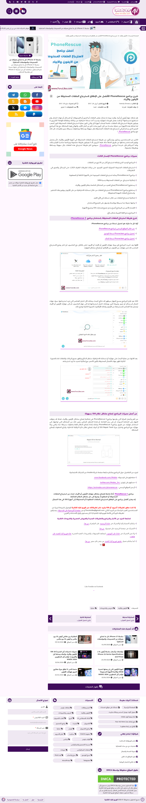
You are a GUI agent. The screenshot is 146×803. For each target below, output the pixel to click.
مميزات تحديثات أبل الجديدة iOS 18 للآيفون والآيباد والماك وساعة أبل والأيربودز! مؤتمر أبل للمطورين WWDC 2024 (63, 655)
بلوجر (66, 22)
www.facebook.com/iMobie (105, 477)
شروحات (79, 22)
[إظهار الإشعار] (3, 799)
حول (33, 800)
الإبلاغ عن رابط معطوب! (127, 726)
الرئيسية (40, 800)
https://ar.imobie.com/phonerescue (102, 487)
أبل (89, 22)
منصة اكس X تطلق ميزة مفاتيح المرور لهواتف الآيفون (65, 670)
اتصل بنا (124, 2)
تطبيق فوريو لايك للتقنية (113, 541)
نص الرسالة (40, 728)
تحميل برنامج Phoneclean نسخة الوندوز (119, 233)
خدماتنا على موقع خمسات (109, 707)
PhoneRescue (124, 131)
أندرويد (97, 22)
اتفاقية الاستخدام (98, 2)
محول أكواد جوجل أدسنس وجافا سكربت (122, 712)
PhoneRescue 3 (78, 218)
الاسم (43, 707)
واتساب (70, 2)
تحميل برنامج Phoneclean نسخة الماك (120, 238)
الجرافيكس (112, 22)
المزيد (54, 22)
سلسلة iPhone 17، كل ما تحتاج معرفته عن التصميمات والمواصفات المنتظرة (80, 28)
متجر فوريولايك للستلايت (127, 741)
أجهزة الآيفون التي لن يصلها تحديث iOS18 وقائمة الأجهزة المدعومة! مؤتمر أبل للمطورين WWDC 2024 (110, 671)
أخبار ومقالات (35, 77)
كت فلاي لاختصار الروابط (127, 762)
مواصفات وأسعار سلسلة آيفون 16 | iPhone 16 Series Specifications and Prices (110, 654)
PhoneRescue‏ (105, 145)
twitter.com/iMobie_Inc (110, 482)
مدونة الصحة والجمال (128, 751)
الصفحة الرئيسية (134, 36)
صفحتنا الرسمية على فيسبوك (69, 510)
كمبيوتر (126, 22)
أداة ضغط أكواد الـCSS (128, 717)
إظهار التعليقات (91, 687)
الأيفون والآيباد (123, 36)
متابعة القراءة (15, 77)
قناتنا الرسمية (105, 523)
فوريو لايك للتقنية (111, 800)
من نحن (133, 2)
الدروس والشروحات (106, 608)
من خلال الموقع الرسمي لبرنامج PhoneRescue (117, 228)
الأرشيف (87, 2)
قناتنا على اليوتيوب (113, 533)
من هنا (86, 523)
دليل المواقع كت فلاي (129, 757)
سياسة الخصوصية (112, 2)
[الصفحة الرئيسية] (136, 22)
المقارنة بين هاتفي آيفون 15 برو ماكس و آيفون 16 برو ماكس (65, 637)
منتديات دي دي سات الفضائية (126, 746)
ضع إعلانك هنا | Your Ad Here (125, 722)
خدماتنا (78, 2)
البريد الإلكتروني (39, 717)
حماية (92, 608)
